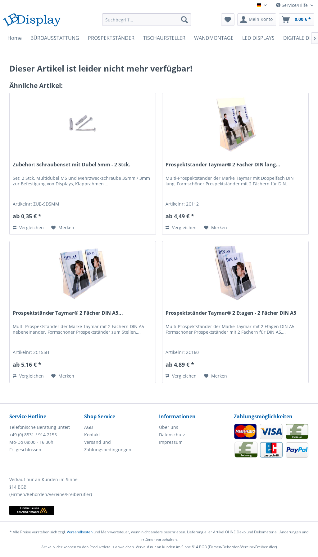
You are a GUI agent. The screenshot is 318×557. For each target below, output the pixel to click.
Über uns (168, 427)
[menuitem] (146, 19)
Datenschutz (172, 435)
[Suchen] (184, 19)
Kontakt (92, 435)
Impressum (171, 442)
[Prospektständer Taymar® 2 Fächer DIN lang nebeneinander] (235, 124)
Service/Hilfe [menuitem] (294, 5)
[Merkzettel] (227, 19)
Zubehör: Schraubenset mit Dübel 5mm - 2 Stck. (71, 164)
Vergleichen (31, 227)
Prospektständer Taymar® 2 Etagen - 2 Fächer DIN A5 (231, 313)
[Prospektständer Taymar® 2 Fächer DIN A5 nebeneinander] (82, 272)
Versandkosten (80, 532)
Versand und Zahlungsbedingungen (107, 446)
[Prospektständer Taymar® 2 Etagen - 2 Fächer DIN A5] (235, 272)
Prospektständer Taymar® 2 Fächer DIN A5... (68, 313)
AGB (88, 427)
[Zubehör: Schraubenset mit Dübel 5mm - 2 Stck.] (82, 124)
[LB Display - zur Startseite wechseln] (32, 21)
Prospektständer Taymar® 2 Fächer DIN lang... (223, 164)
